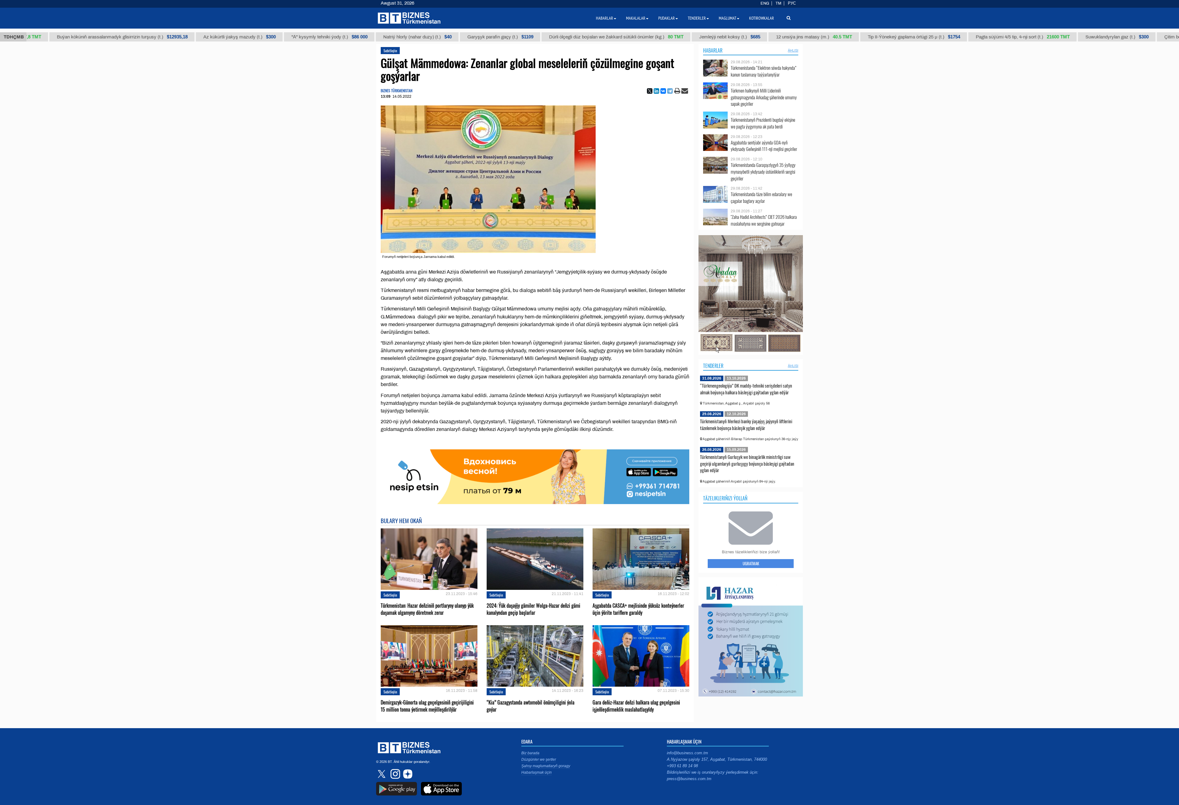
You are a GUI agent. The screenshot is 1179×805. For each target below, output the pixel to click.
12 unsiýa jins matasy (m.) (764, 36)
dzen (407, 774)
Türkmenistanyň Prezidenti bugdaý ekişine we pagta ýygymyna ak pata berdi (763, 123)
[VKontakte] (663, 91)
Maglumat (727, 18)
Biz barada (530, 753)
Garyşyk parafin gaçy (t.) (450, 36)
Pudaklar (666, 18)
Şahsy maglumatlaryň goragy (545, 766)
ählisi (793, 50)
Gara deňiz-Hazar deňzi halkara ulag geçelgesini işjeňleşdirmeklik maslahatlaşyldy (636, 706)
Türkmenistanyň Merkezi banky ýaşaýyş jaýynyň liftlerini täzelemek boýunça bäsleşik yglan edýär (746, 424)
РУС (792, 3)
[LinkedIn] (656, 91)
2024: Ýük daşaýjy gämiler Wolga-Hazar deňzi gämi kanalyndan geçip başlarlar (533, 609)
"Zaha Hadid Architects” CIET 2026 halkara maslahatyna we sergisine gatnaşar (764, 220)
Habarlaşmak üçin (536, 772)
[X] (649, 91)
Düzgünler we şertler (538, 759)
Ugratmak (751, 563)
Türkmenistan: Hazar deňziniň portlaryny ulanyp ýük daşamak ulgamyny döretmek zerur (427, 609)
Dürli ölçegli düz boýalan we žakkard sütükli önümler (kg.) (566, 36)
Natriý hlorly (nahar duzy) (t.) (367, 36)
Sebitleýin (390, 50)
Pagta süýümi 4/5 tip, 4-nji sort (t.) (973, 36)
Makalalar (635, 18)
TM (778, 3)
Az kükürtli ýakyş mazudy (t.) (189, 36)
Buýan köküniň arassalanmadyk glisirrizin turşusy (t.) (72, 36)
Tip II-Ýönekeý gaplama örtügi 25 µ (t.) (864, 36)
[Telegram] (670, 91)
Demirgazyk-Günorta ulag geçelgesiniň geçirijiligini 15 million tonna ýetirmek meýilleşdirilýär (427, 706)
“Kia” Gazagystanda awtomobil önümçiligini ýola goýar (530, 706)
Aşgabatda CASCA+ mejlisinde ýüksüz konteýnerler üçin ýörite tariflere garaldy (638, 609)
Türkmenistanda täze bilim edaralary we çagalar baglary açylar (761, 197)
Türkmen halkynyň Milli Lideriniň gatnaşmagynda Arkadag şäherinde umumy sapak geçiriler (764, 97)
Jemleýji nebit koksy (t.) (679, 36)
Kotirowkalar (761, 18)
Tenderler (713, 365)
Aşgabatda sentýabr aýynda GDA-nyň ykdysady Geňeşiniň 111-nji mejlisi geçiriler (764, 145)
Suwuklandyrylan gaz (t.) (1067, 36)
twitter (382, 774)
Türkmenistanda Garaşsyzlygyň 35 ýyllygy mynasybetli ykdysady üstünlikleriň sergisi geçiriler (763, 172)
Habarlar (712, 50)
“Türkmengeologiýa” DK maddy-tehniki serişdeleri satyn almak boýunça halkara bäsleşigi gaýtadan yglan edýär (746, 389)
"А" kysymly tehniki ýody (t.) (279, 36)
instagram (394, 774)
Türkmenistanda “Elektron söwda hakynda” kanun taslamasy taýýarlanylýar (763, 71)
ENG (765, 3)
